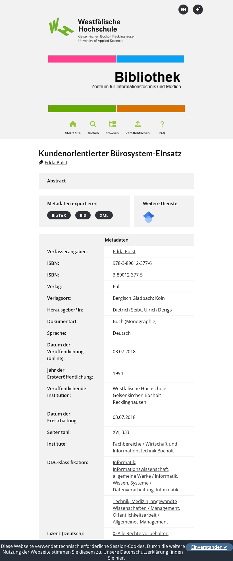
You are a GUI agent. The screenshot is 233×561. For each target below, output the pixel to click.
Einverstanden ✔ (209, 547)
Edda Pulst (56, 162)
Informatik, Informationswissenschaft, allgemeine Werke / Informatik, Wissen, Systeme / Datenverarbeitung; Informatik (145, 476)
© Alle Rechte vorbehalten (140, 533)
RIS (83, 215)
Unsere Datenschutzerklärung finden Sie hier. (143, 555)
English (183, 9)
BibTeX (59, 215)
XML (104, 215)
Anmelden (198, 9)
